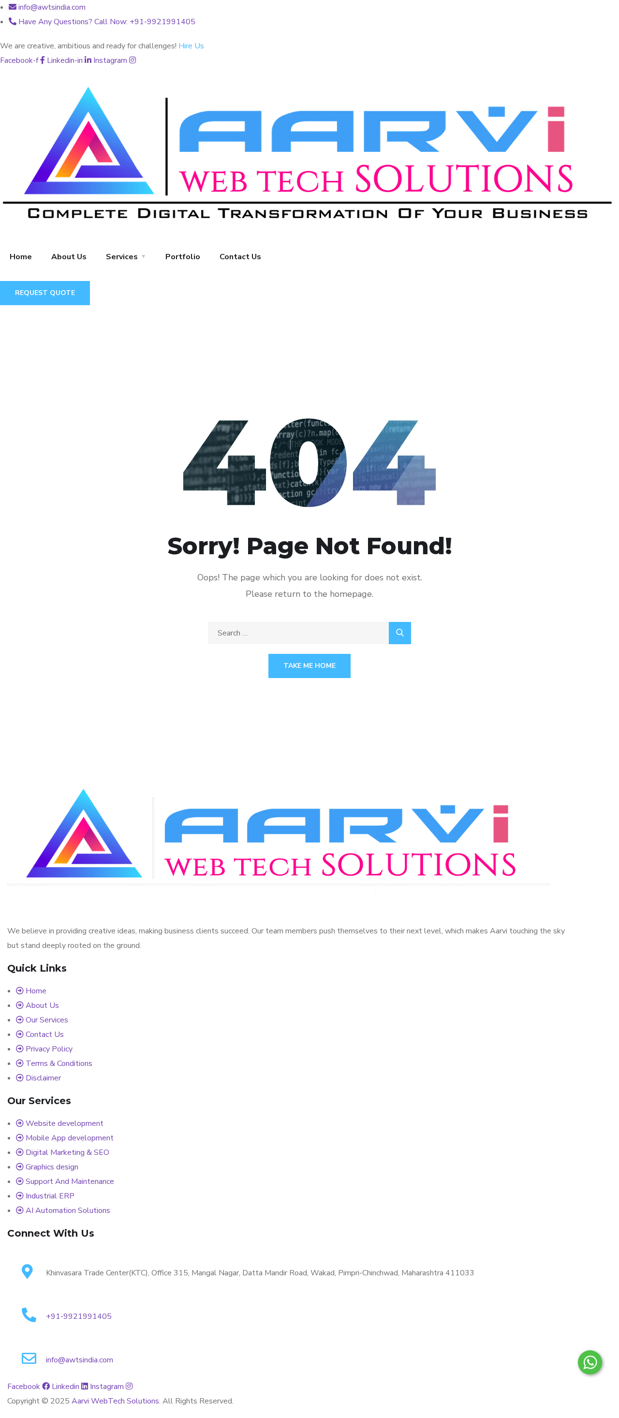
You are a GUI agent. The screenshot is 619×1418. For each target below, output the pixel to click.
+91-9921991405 (79, 1316)
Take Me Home (309, 665)
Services (122, 256)
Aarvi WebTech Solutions (115, 1401)
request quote (45, 292)
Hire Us (191, 46)
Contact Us (240, 256)
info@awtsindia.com (79, 1360)
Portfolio (182, 256)
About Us (69, 256)
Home (21, 256)
